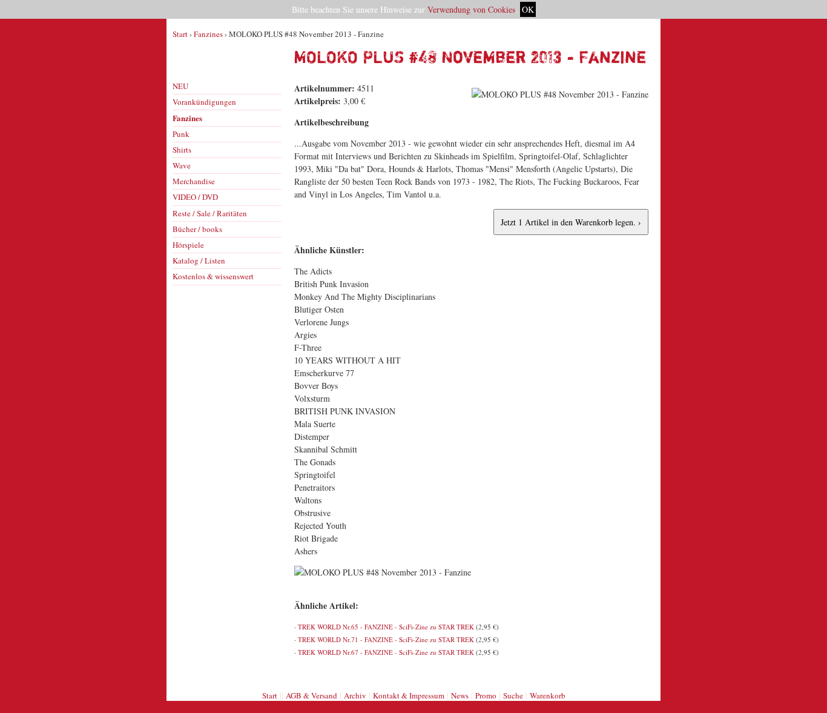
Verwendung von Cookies (471, 9)
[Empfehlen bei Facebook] (627, 672)
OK (528, 9)
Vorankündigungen (204, 101)
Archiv (355, 695)
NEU (180, 86)
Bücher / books (197, 229)
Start (180, 33)
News (460, 695)
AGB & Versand (311, 695)
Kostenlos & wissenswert (213, 276)
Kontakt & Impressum (408, 695)
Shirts (182, 149)
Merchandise (194, 181)
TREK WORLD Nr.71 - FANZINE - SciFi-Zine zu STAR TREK (386, 639)
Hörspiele (188, 244)
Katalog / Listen (199, 260)
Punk (181, 133)
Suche (513, 695)
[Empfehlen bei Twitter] (640, 672)
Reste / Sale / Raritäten (210, 213)
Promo (485, 695)
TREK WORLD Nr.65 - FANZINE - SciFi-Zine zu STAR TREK (386, 626)
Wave (182, 165)
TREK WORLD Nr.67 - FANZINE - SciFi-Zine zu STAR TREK (386, 652)
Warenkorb (547, 695)
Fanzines (208, 33)
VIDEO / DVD (195, 196)
